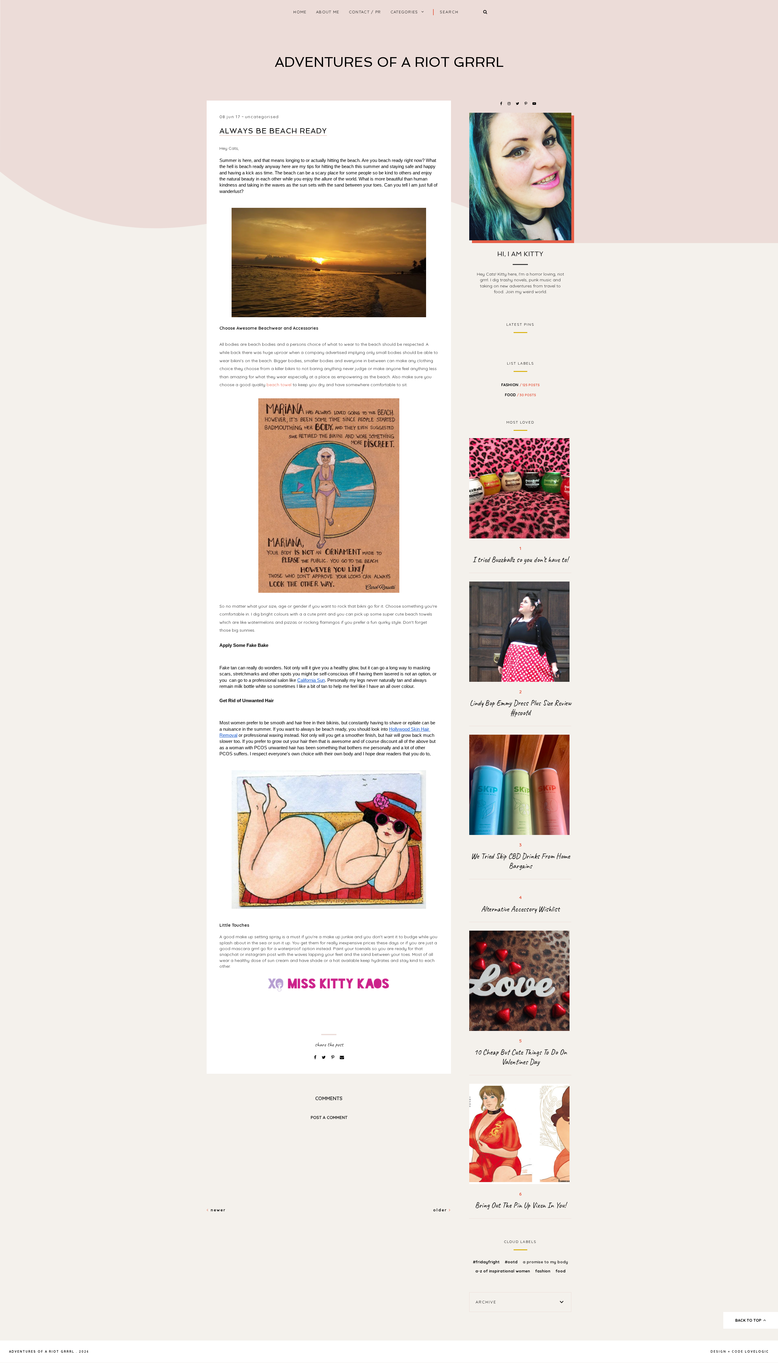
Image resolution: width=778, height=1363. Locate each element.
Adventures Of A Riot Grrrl (389, 62)
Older (441, 1209)
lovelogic (757, 1352)
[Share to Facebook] (316, 1057)
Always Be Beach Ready (273, 130)
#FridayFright (487, 1261)
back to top (749, 1320)
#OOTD (512, 1261)
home (299, 11)
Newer (217, 1209)
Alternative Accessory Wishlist (520, 909)
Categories (404, 11)
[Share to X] (324, 1057)
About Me (327, 11)
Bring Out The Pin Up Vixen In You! (520, 1205)
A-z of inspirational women (503, 1271)
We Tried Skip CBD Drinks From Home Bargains (520, 861)
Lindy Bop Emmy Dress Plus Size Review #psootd (520, 708)
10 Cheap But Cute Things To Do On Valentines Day (520, 1057)
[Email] (342, 1057)
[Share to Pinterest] (333, 1057)
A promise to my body (545, 1261)
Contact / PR (365, 11)
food (520, 394)
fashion (520, 384)
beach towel (279, 384)
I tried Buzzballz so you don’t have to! (520, 560)
